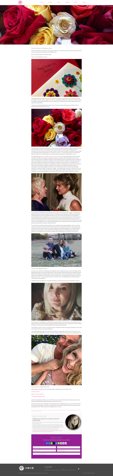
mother (68, 410)
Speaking (67, 2)
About (75, 2)
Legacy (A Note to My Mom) (37, 394)
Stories (41, 2)
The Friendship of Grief (51, 410)
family (47, 410)
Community (41, 410)
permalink (39, 411)
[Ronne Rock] (21, 2)
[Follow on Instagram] (30, 468)
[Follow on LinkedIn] (32, 468)
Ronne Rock (23, 473)
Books (58, 2)
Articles (50, 2)
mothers (76, 410)
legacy (64, 410)
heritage (61, 410)
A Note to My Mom (35, 391)
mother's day (72, 410)
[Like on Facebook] (28, 468)
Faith (44, 410)
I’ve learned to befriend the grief (55, 156)
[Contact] (26, 468)
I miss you (43, 156)
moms (66, 410)
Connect (84, 2)
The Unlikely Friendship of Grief (38, 396)
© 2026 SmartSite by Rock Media (89, 473)
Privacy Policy (45, 473)
